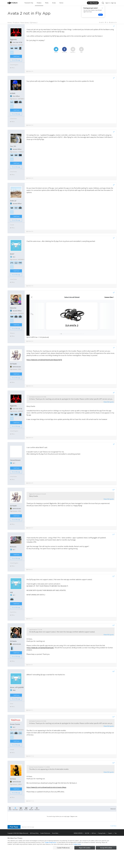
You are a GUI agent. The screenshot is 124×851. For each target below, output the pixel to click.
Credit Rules (113, 826)
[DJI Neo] (16, 208)
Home (10, 23)
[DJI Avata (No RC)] (20, 208)
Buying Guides (102, 833)
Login (68, 816)
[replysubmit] (14, 827)
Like (81, 52)
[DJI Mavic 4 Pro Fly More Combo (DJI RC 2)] (12, 102)
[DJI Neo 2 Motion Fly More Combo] (12, 316)
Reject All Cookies (84, 848)
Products (39, 3)
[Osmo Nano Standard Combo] (20, 48)
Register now (74, 816)
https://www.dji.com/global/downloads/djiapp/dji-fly (44, 360)
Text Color (15, 809)
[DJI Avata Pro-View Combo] (20, 102)
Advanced (112, 809)
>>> (12, 52)
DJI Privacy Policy (34, 833)
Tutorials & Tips (28, 3)
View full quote (109, 402)
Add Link (31, 809)
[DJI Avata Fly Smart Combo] (20, 316)
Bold (10, 809)
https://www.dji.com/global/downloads (40, 648)
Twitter (56, 52)
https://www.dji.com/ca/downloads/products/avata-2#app (46, 787)
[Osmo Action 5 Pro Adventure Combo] (20, 155)
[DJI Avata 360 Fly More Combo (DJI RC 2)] (12, 48)
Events (54, 3)
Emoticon (37, 809)
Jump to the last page (29, 827)
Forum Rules (55, 833)
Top (115, 833)
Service (61, 3)
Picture (26, 809)
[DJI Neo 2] (16, 48)
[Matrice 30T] (12, 733)
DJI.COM (87, 833)
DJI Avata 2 (33, 23)
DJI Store (94, 833)
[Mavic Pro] (20, 263)
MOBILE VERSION (78, 833)
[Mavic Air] (16, 263)
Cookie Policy (77, 844)
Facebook (64, 52)
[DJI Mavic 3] (20, 733)
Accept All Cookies (106, 848)
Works (46, 3)
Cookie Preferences (45, 833)
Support (110, 833)
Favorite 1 (72, 52)
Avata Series (25, 23)
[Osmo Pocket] (12, 648)
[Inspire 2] (12, 263)
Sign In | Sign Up (110, 3)
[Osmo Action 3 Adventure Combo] (16, 102)
